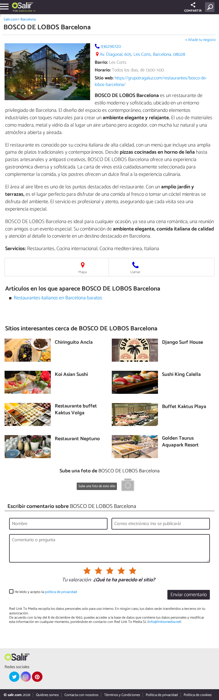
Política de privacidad (162, 695)
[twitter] (14, 677)
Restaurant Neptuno (77, 439)
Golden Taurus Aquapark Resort (180, 442)
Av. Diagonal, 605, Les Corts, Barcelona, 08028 (142, 54)
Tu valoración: (76, 580)
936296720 (111, 46)
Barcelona (28, 19)
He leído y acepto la (46, 592)
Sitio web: (104, 78)
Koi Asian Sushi (71, 374)
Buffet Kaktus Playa (184, 407)
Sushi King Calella (181, 374)
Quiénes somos (47, 695)
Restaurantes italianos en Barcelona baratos (58, 298)
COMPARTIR (193, 10)
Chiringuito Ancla (74, 342)
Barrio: (101, 62)
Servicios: (15, 248)
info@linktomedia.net (164, 622)
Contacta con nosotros (81, 695)
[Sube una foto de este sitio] (127, 485)
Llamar (135, 272)
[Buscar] (210, 7)
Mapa (82, 272)
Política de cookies (198, 695)
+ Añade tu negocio (200, 40)
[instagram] (26, 677)
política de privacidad (61, 592)
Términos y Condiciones (122, 695)
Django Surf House (182, 342)
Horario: (103, 70)
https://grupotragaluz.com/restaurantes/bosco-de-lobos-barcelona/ (151, 81)
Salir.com (10, 19)
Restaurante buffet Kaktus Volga (76, 410)
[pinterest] (37, 677)
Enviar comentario (189, 595)
